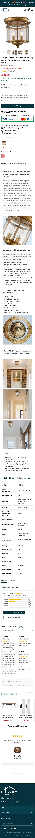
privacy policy (5, 100)
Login (18, 5)
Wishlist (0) (12, 5)
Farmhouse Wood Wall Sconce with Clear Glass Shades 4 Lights (9, 716)
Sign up (24, 5)
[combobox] (17, 630)
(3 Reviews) (11, 71)
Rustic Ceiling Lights (8, 685)
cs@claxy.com (9, 798)
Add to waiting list (17, 106)
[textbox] (17, 630)
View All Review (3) (14, 618)
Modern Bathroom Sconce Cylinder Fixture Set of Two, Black (26, 716)
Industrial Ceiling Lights (18, 681)
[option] (17, 32)
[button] (32, 693)
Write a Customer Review (14, 613)
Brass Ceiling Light (22, 685)
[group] (9, 710)
